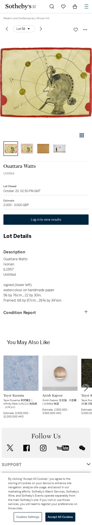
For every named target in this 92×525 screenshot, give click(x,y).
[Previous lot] (7, 28)
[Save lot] (75, 29)
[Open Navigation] (86, 6)
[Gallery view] (81, 135)
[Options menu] (85, 29)
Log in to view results (46, 220)
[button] (46, 82)
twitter (10, 448)
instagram (43, 448)
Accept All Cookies (60, 517)
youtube (63, 448)
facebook (26, 448)
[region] (46, 499)
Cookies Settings (27, 517)
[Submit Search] (52, 6)
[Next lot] (41, 28)
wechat (82, 448)
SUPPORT (12, 464)
